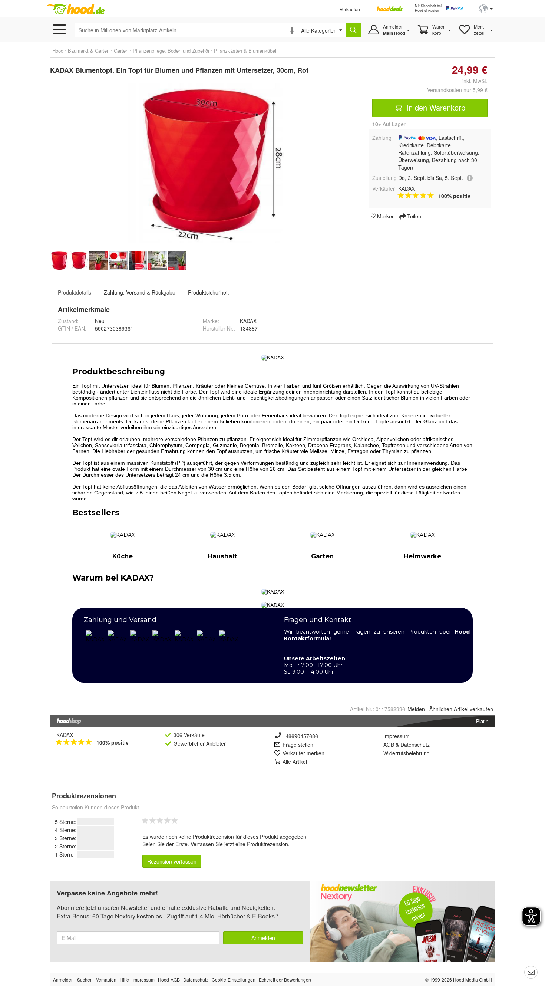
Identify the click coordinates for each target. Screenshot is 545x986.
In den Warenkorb (434, 107)
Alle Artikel (295, 761)
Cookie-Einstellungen (233, 979)
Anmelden (263, 937)
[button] (486, 8)
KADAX (64, 735)
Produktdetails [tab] (74, 292)
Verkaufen (350, 9)
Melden (416, 709)
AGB (388, 744)
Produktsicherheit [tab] (208, 292)
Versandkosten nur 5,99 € (457, 89)
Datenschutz (415, 744)
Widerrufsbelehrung (406, 753)
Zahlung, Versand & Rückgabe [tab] (139, 292)
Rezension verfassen (171, 861)
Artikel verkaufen (461, 709)
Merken (386, 216)
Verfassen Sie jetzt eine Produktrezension (239, 844)
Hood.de (75, 9)
